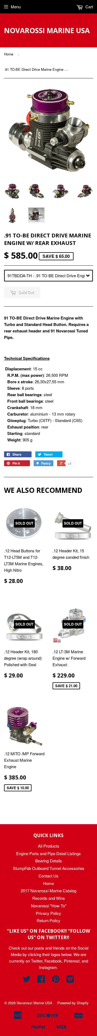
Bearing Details (48, 860)
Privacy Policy (48, 913)
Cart (88, 6)
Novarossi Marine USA (47, 30)
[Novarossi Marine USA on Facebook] (41, 980)
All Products (48, 846)
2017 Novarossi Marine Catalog (48, 890)
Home (8, 54)
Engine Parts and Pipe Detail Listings (48, 853)
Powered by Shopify (73, 1002)
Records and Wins (48, 898)
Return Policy (48, 920)
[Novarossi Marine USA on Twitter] (27, 980)
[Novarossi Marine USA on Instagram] (70, 980)
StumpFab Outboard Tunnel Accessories (48, 868)
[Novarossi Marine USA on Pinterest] (56, 980)
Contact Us (48, 876)
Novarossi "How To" (48, 905)
